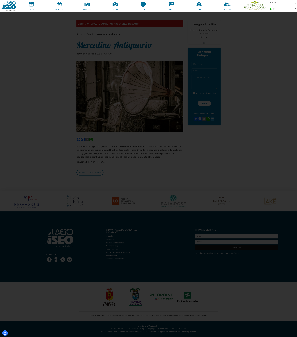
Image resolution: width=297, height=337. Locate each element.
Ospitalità (87, 9)
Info (143, 9)
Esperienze (227, 9)
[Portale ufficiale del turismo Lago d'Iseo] (8, 6)
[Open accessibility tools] (5, 333)
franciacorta (255, 9)
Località (115, 9)
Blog (171, 9)
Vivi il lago (59, 9)
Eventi (31, 9)
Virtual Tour (199, 9)
